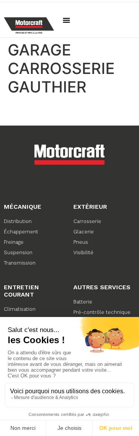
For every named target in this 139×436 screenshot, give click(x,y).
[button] (66, 20)
